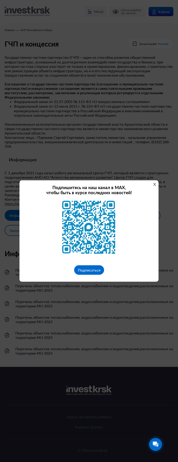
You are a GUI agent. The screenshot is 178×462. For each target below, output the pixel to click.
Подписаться (89, 270)
